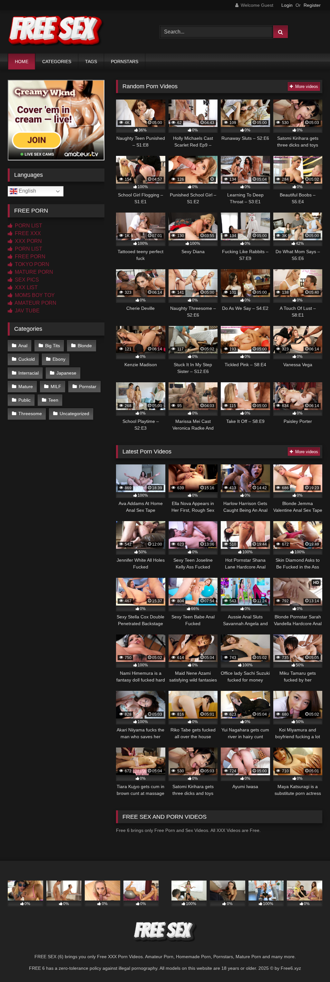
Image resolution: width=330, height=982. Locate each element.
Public (24, 400)
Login (287, 5)
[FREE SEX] (74, 31)
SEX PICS (26, 279)
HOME (21, 61)
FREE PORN (29, 256)
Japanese (66, 373)
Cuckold (26, 359)
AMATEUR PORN (35, 303)
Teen (53, 400)
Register (312, 5)
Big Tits (52, 345)
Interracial (28, 373)
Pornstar (87, 386)
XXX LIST (26, 287)
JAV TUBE (27, 310)
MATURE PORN (33, 272)
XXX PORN (28, 241)
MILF (56, 386)
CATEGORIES (56, 61)
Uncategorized (74, 413)
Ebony (59, 359)
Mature (25, 386)
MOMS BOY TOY (34, 295)
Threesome (30, 413)
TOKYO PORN (31, 264)
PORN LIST (28, 225)
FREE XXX (27, 233)
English (26, 191)
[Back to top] (310, 963)
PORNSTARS (124, 61)
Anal (22, 345)
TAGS (91, 61)
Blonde (85, 345)
